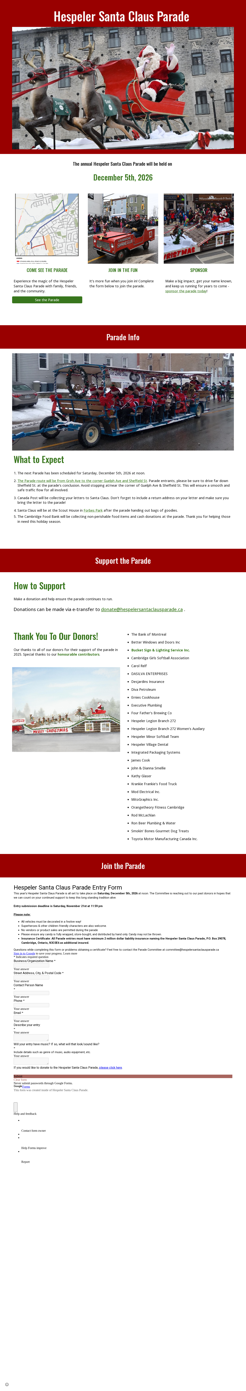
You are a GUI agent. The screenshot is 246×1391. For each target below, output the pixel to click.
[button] (7, 1384)
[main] (123, 16)
